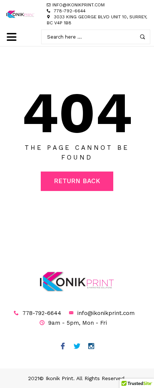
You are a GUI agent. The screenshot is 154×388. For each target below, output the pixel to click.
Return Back (77, 181)
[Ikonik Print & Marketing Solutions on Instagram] (91, 347)
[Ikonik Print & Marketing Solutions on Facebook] (63, 347)
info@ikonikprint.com (106, 313)
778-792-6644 (70, 10)
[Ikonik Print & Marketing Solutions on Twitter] (77, 347)
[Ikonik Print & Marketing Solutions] (21, 14)
